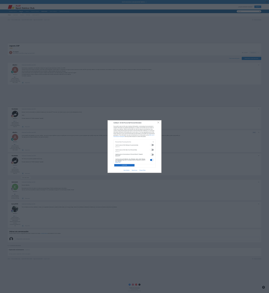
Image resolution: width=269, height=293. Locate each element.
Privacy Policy (142, 170)
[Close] (158, 123)
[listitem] (134, 142)
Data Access (134, 170)
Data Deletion (127, 170)
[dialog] (134, 146)
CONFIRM (124, 165)
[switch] (152, 145)
